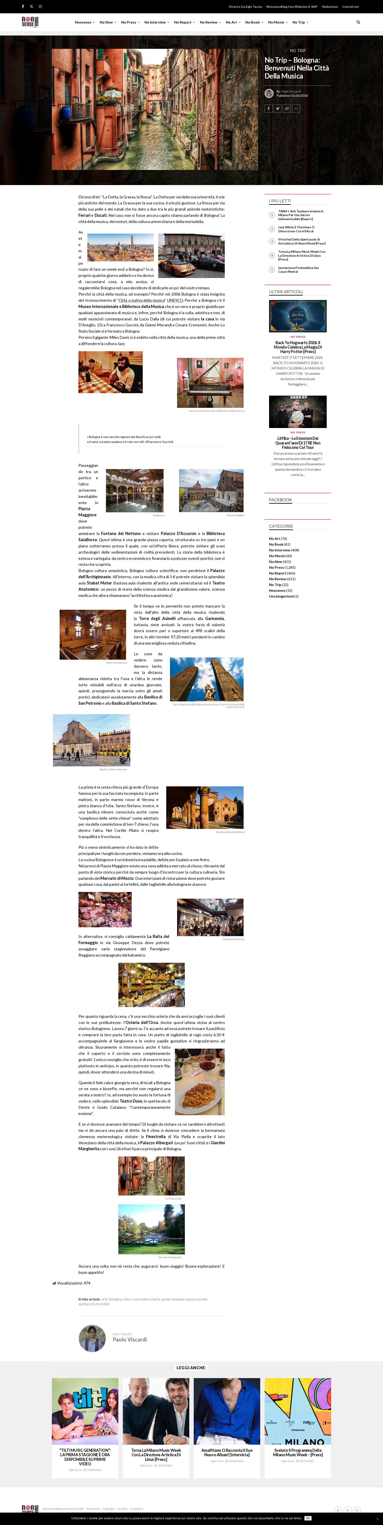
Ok (308, 1518)
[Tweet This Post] (278, 108)
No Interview (155, 22)
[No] (377, 1519)
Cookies (122, 1508)
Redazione (330, 6)
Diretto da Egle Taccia (245, 6)
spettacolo (86, 1304)
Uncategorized (281, 596)
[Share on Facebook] (269, 108)
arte (105, 1299)
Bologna (115, 1299)
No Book (252, 22)
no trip (202, 1299)
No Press (128, 22)
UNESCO (175, 300)
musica (190, 1299)
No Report (183, 22)
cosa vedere (140, 1299)
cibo (126, 1299)
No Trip (299, 22)
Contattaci (350, 6)
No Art (231, 22)
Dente (155, 1299)
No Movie (276, 22)
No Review (208, 22)
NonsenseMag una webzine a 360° (292, 6)
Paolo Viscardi (291, 91)
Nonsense (83, 22)
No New (106, 22)
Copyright (108, 1508)
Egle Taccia (75, 1470)
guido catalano (173, 1299)
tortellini (102, 1304)
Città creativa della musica (141, 300)
